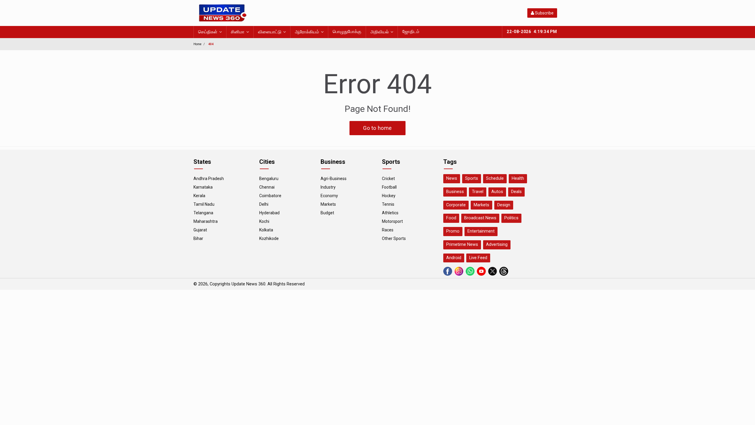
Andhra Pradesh (208, 178)
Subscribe (544, 13)
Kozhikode (269, 238)
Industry (328, 187)
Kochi (264, 221)
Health (518, 178)
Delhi (263, 204)
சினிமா (237, 32)
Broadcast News (480, 217)
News (451, 178)
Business (455, 191)
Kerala (199, 195)
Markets (328, 204)
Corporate (456, 204)
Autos (497, 191)
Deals (516, 191)
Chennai (267, 187)
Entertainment (481, 231)
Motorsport (392, 221)
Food (451, 217)
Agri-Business (334, 178)
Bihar (198, 238)
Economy (329, 195)
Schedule (495, 178)
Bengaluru (268, 178)
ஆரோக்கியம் (307, 32)
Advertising (497, 244)
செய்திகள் (207, 32)
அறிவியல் (379, 32)
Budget (327, 212)
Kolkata (266, 230)
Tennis (388, 204)
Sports (471, 178)
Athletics (390, 212)
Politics (511, 217)
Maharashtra (205, 221)
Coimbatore (270, 195)
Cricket (388, 178)
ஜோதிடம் (410, 31)
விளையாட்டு (269, 32)
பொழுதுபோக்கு (347, 31)
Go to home (377, 128)
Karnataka (203, 187)
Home (197, 44)
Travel (477, 191)
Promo (452, 231)
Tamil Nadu (203, 204)
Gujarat (200, 230)
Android (453, 257)
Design (503, 204)
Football (389, 187)
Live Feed (478, 257)
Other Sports (394, 238)
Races (387, 230)
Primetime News (462, 244)
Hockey (388, 195)
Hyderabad (269, 212)
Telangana (203, 212)
